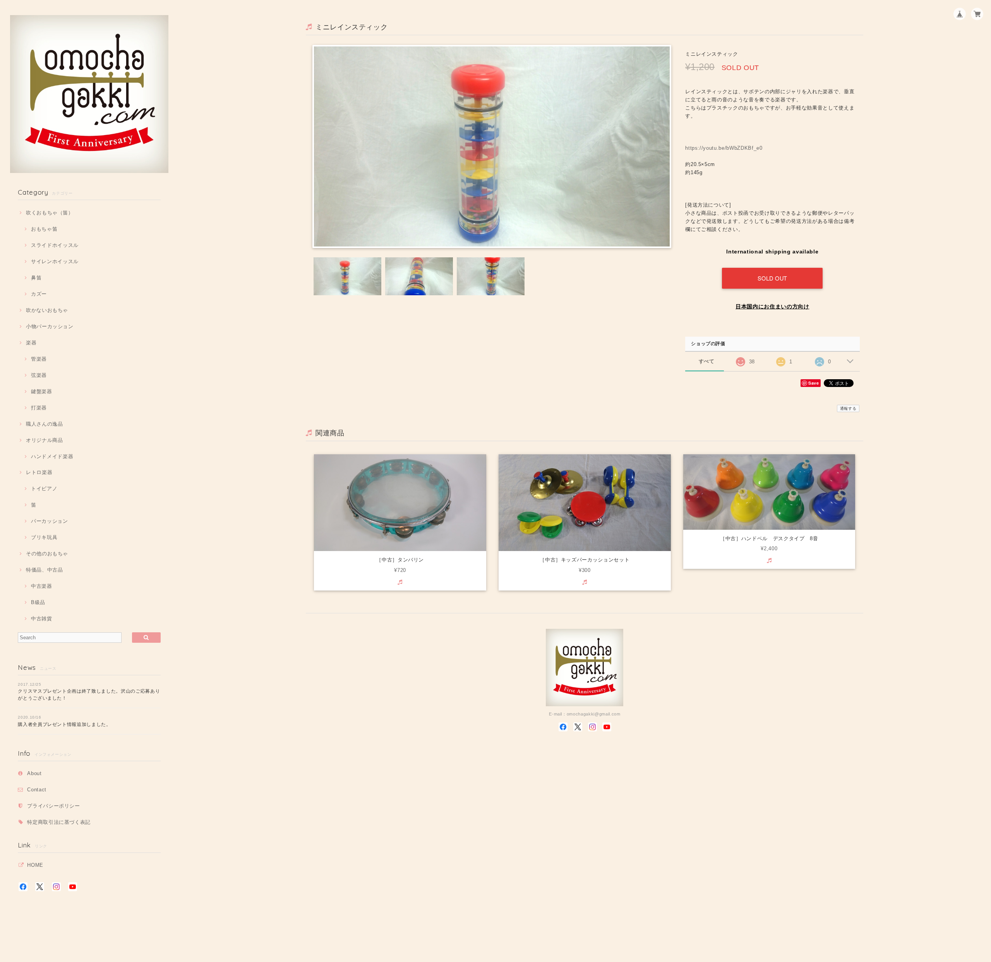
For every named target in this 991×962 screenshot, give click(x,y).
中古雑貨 (41, 618)
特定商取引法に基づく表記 (59, 822)
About (34, 773)
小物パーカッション (50, 326)
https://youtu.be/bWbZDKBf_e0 (723, 148)
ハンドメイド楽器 (52, 456)
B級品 (38, 602)
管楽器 (39, 359)
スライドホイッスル (55, 245)
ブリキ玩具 (44, 537)
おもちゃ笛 (44, 229)
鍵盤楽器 (41, 391)
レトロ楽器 (39, 472)
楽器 (31, 343)
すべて (707, 361)
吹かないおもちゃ (47, 310)
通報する (848, 408)
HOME (35, 865)
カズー (39, 294)
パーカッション (49, 521)
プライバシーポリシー (53, 806)
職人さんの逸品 (44, 424)
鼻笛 (36, 278)
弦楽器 (39, 375)
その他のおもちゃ (47, 553)
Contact (36, 790)
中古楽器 (41, 586)
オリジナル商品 (44, 440)
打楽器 (39, 408)
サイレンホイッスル (55, 261)
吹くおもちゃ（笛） (50, 213)
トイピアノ (44, 488)
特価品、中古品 (44, 570)
